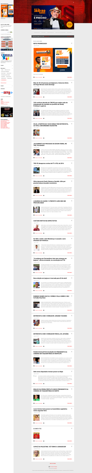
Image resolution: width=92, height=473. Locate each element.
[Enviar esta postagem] (43, 77)
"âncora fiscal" (8, 76)
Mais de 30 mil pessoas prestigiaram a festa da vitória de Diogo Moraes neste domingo (50, 83)
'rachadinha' (3, 76)
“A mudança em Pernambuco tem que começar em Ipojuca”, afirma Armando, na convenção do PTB (50, 259)
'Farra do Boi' (9, 73)
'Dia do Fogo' (3, 73)
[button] (71, 43)
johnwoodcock (55, 468)
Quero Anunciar (50, 32)
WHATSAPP (43, 32)
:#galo (2, 69)
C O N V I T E (37, 428)
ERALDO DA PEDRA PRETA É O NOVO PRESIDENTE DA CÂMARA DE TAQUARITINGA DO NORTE (50, 390)
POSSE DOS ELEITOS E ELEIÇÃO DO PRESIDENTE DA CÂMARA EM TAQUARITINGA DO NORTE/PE (50, 352)
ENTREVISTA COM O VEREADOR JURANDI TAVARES (50, 316)
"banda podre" (9, 78)
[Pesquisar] (73, 2)
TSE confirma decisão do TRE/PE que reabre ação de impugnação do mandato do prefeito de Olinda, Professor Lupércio (50, 104)
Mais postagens (53, 463)
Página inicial (37, 32)
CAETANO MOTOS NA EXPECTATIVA (45, 221)
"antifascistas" (3, 78)
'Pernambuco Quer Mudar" (5, 74)
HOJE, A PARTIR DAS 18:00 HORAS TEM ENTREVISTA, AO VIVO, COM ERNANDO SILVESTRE (50, 125)
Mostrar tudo (70, 36)
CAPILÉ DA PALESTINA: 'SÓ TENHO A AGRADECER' (49, 446)
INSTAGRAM (69, 32)
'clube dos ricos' (7, 69)
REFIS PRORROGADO (40, 43)
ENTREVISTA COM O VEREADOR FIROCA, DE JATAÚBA (51, 334)
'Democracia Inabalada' (5, 71)
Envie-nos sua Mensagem (60, 32)
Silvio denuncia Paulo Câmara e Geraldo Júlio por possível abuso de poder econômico (49, 182)
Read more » (69, 77)
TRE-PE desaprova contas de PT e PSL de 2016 (48, 163)
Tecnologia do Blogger (53, 466)
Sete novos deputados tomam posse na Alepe (48, 371)
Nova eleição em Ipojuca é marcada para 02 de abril (50, 278)
